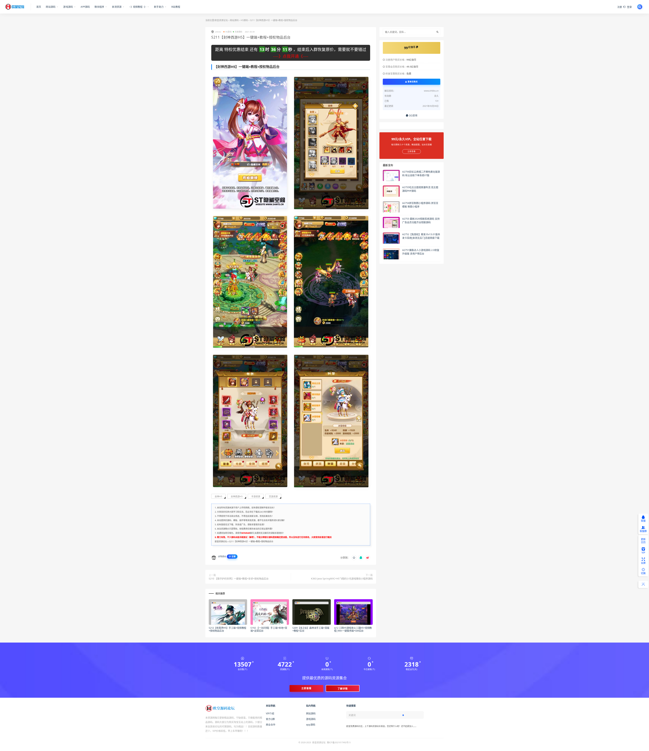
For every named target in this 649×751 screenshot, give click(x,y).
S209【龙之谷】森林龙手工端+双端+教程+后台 (310, 629)
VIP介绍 (270, 713)
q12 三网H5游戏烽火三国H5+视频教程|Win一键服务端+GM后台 (353, 629)
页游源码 (238, 31)
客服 (643, 520)
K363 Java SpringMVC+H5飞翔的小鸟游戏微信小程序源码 (342, 578)
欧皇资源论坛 (221, 20)
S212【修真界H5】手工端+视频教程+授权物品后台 (227, 629)
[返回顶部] (643, 584)
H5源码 (244, 20)
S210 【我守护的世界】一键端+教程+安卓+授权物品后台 (239, 578)
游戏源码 (311, 719)
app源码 (310, 724)
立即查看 (306, 688)
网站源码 (234, 20)
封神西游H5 (237, 496)
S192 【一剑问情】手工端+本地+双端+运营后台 (268, 629)
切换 (643, 573)
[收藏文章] (354, 557)
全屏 (643, 562)
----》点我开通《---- (290, 56)
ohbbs (222, 556)
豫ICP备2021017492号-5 (339, 742)
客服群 (643, 531)
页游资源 (273, 496)
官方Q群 (270, 719)
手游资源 (255, 496)
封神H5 (218, 496)
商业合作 (270, 724)
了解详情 (343, 688)
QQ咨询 (412, 115)
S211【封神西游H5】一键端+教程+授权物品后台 (251, 541)
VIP (643, 552)
